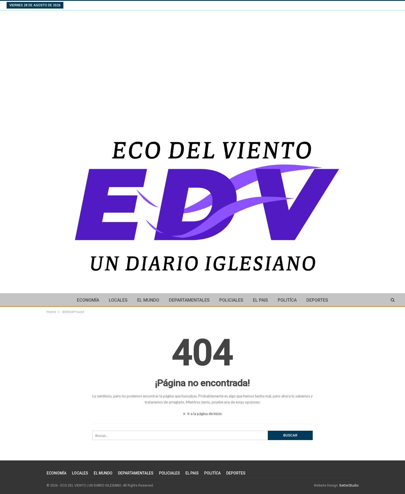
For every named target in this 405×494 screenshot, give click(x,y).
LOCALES (118, 300)
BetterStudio (348, 485)
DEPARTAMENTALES (189, 300)
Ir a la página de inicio (204, 413)
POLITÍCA (287, 300)
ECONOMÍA (88, 300)
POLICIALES (231, 300)
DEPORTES (317, 300)
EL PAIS (260, 300)
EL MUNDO (148, 300)
